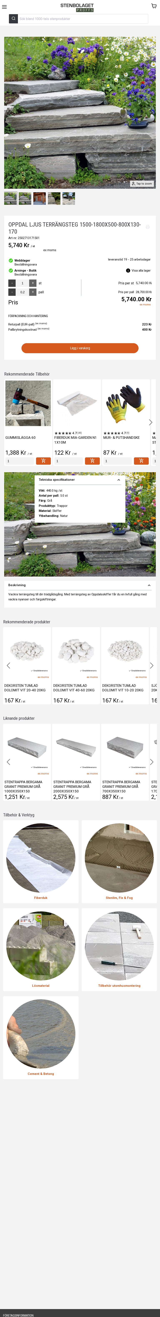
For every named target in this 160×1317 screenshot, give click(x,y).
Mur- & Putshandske (121, 437)
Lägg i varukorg (80, 348)
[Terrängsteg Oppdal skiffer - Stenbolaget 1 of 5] (10, 198)
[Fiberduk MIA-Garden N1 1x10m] (77, 403)
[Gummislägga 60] (28, 403)
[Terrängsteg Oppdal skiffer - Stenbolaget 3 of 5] (39, 198)
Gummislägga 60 (20, 437)
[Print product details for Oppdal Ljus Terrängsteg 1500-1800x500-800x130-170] (148, 227)
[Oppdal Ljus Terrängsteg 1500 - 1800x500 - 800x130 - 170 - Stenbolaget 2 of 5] (25, 198)
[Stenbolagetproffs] (78, 8)
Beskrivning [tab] (80, 585)
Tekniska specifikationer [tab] (80, 479)
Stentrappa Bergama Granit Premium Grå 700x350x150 (72, 786)
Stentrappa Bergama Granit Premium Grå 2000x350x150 (23, 786)
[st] (19, 461)
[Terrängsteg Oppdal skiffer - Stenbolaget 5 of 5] (68, 198)
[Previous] (9, 113)
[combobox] (78, 19)
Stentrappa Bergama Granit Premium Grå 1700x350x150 (121, 786)
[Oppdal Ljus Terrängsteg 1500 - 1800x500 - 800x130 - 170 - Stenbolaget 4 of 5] (54, 198)
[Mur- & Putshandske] (126, 403)
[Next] (150, 113)
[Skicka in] (13, 18)
